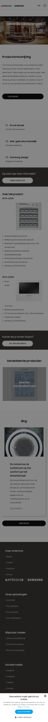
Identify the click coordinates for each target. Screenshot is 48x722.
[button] (24, 717)
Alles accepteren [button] (24, 712)
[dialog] (24, 361)
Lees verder (26, 707)
